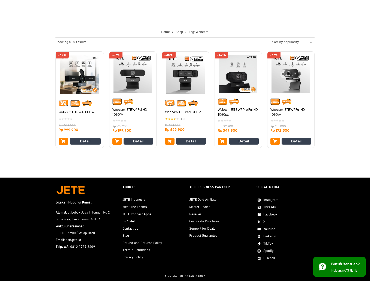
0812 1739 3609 (82, 247)
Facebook (270, 214)
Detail (85, 141)
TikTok (268, 243)
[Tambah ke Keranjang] (63, 141)
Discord (269, 258)
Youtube (269, 229)
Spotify (268, 251)
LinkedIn (269, 236)
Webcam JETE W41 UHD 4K (77, 112)
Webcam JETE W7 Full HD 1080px (287, 112)
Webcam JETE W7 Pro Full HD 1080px (238, 112)
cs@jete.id (73, 240)
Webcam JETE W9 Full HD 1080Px (129, 112)
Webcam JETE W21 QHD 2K (184, 112)
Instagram (271, 200)
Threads (269, 207)
